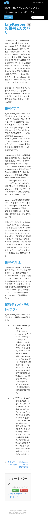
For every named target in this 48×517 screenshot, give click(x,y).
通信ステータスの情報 (12, 463)
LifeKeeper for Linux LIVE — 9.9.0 (19, 12)
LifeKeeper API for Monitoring (23, 464)
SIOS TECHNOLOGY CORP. (21, 7)
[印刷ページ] (29, 24)
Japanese (37, 2)
